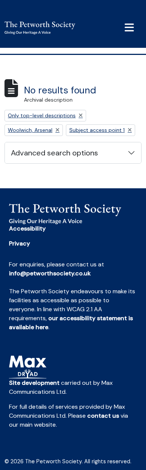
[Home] (42, 27)
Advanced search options (54, 153)
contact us (103, 416)
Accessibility (27, 228)
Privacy (19, 243)
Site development (34, 383)
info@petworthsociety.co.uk (50, 273)
